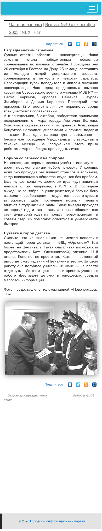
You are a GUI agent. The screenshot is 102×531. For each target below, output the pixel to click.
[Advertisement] (51, 453)
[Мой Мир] (94, 43)
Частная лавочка (25, 24)
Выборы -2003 (85, 395)
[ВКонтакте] (70, 43)
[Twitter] (78, 43)
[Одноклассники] (86, 43)
